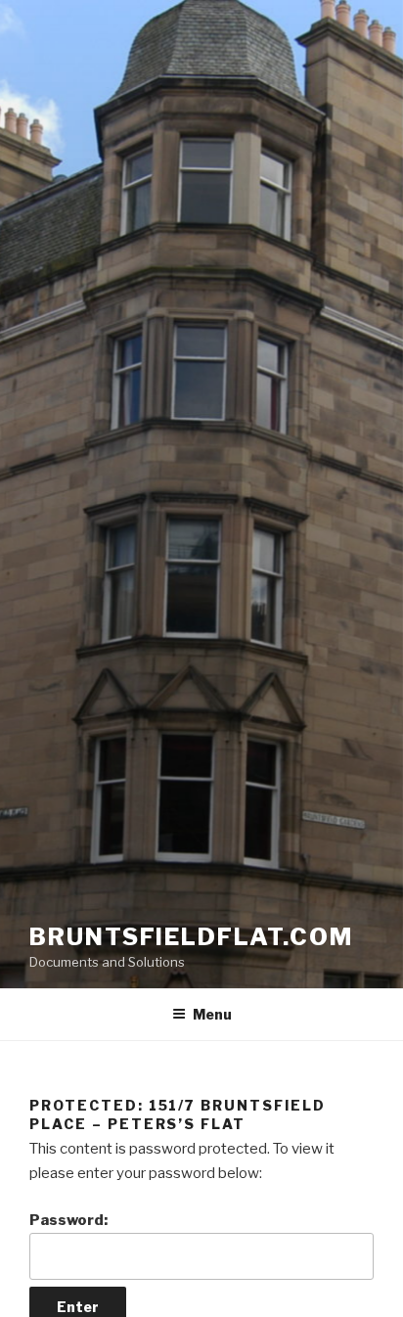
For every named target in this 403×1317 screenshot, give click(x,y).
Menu (212, 1014)
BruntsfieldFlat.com (190, 937)
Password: (68, 1220)
